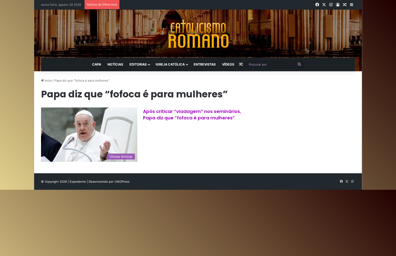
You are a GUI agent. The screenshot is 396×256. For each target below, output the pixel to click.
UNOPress (122, 181)
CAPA (96, 64)
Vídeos (228, 64)
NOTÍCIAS (115, 64)
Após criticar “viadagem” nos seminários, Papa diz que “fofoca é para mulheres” (192, 114)
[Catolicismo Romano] (198, 33)
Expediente (78, 181)
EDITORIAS (138, 64)
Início (48, 80)
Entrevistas (205, 64)
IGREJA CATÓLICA (170, 64)
